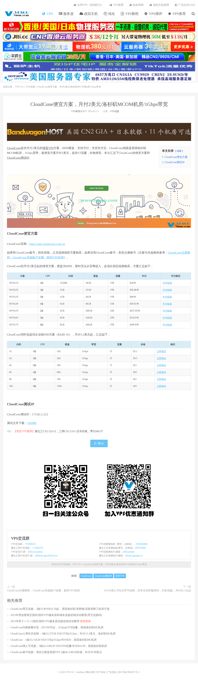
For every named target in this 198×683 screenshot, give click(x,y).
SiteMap (80, 672)
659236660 (140, 548)
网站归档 (90, 672)
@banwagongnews (134, 555)
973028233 (30, 544)
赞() (101, 443)
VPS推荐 (179, 14)
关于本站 (101, 672)
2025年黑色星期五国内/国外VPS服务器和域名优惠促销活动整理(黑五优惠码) (56, 615)
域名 (111, 14)
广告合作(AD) (186, 4)
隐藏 (179, 151)
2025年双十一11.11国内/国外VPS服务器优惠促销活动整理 (50, 621)
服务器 (68, 14)
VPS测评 (155, 14)
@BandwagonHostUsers (46, 555)
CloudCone (14, 148)
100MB (31, 423)
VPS (49, 14)
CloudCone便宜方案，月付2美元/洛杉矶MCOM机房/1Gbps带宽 (99, 104)
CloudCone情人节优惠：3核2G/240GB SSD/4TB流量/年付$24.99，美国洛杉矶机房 (58, 646)
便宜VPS (48, 148)
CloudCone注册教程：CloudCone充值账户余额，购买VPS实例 (43, 590)
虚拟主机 (90, 14)
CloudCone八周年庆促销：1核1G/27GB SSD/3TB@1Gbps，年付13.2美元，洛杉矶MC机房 (63, 633)
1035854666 (142, 544)
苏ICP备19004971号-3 (129, 672)
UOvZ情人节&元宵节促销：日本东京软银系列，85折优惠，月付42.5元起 (147, 590)
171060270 (37, 548)
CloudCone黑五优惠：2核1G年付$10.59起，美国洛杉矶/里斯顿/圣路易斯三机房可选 (59, 608)
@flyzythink (128, 551)
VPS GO (16, 14)
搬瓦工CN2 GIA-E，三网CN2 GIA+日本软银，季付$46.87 (69, 431)
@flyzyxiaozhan (35, 551)
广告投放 (111, 672)
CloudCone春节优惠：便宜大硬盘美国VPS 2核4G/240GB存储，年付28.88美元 (56, 652)
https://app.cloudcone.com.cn (47, 243)
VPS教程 (131, 14)
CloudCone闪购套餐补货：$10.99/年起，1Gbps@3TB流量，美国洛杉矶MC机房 (56, 627)
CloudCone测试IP (18, 157)
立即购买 (161, 351)
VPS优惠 (30, 86)
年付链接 (167, 283)
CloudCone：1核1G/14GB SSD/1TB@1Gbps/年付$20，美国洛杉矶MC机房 (53, 639)
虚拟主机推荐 (160, 4)
